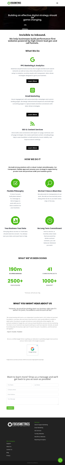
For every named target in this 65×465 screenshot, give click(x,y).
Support (8, 443)
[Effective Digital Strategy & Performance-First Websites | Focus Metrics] (14, 3)
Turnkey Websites (39, 433)
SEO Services (37, 430)
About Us (8, 446)
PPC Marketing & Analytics (32, 65)
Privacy (8, 455)
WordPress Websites (39, 436)
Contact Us (9, 449)
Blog (7, 452)
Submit (10, 408)
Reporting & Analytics (40, 439)
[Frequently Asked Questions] (60, 460)
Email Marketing (32, 96)
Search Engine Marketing (41, 424)
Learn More (32, 81)
